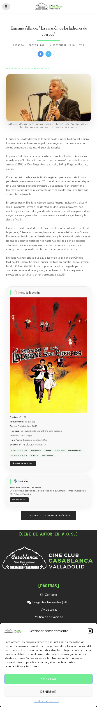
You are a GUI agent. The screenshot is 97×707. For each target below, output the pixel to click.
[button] (90, 631)
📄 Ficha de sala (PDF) (22, 463)
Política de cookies (46, 701)
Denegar (48, 691)
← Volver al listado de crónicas (48, 516)
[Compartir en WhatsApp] (56, 54)
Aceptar (48, 679)
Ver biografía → (19, 500)
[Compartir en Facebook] (40, 54)
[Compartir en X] (48, 54)
